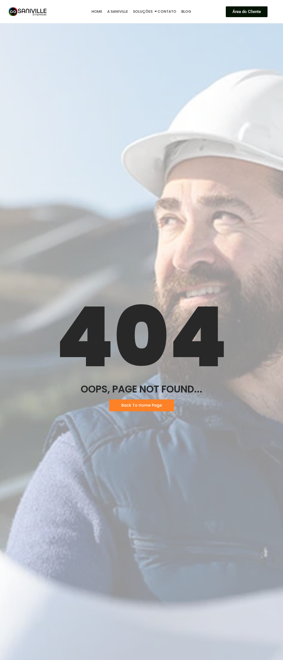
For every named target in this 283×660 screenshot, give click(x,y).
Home (96, 11)
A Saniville (117, 11)
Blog (186, 11)
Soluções (143, 11)
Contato (167, 11)
